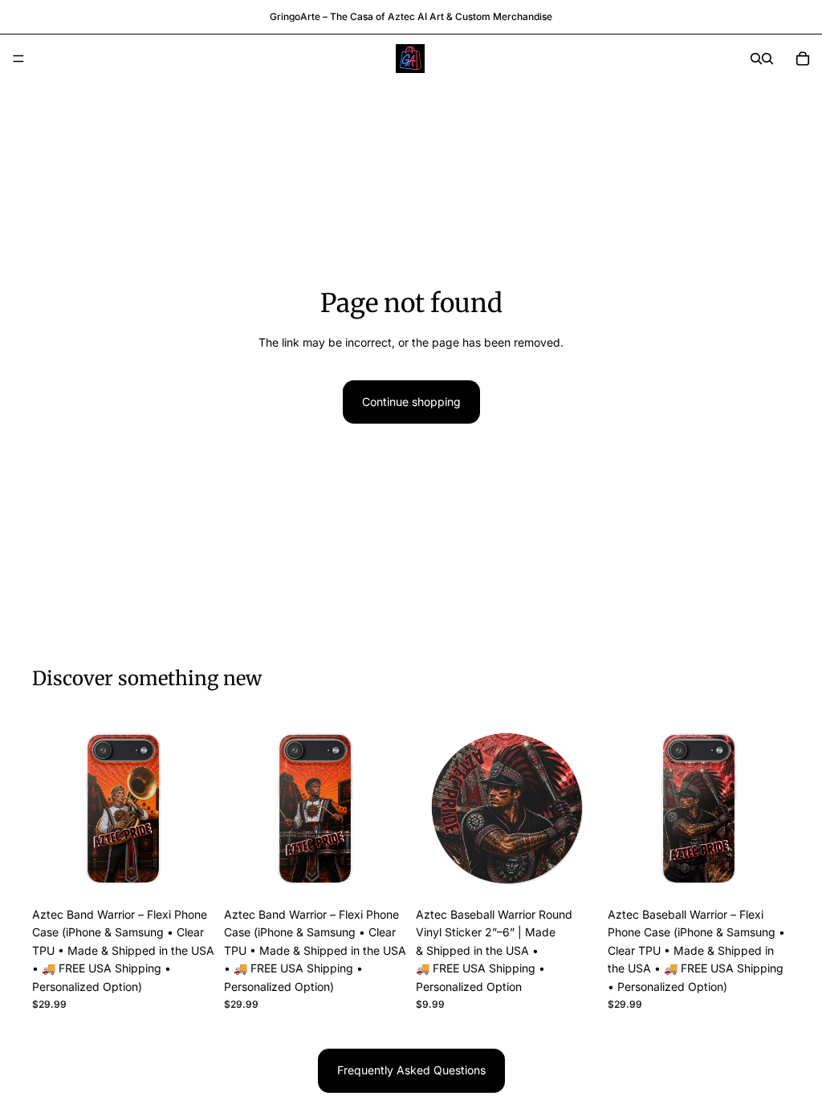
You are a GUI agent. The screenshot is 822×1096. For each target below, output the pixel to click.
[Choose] (189, 874)
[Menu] (18, 58)
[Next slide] (196, 808)
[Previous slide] (49, 808)
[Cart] (802, 58)
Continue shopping (411, 401)
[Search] (756, 58)
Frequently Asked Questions (411, 1070)
